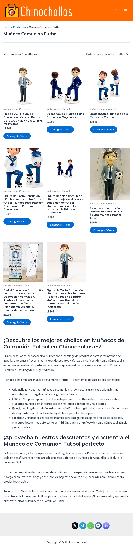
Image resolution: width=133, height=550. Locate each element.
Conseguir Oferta (17, 136)
